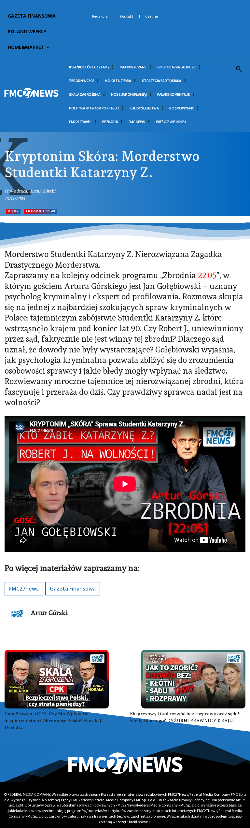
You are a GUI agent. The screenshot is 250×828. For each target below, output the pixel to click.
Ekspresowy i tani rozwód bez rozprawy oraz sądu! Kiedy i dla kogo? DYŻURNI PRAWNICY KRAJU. (184, 717)
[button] (239, 69)
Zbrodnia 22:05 (40, 211)
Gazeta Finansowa (73, 588)
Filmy (13, 211)
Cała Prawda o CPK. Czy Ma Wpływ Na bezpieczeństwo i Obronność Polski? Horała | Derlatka (53, 720)
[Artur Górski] (17, 613)
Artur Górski (42, 191)
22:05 (207, 275)
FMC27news (24, 588)
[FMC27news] (31, 93)
